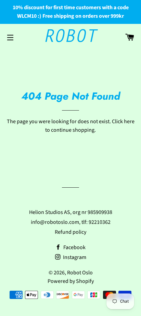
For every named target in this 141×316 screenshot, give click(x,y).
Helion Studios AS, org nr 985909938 (70, 212)
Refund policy (70, 232)
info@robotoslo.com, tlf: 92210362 (71, 222)
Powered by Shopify (71, 281)
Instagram (74, 257)
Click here (123, 121)
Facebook (74, 247)
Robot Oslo (80, 272)
